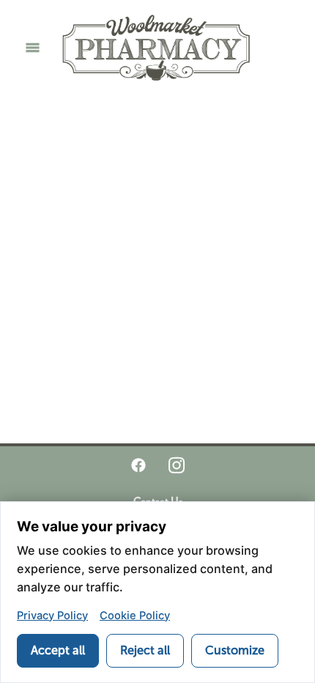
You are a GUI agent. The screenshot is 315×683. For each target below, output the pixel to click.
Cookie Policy (135, 615)
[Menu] (32, 47)
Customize (234, 650)
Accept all (58, 650)
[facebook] (138, 465)
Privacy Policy (52, 615)
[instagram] (176, 465)
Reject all (145, 650)
